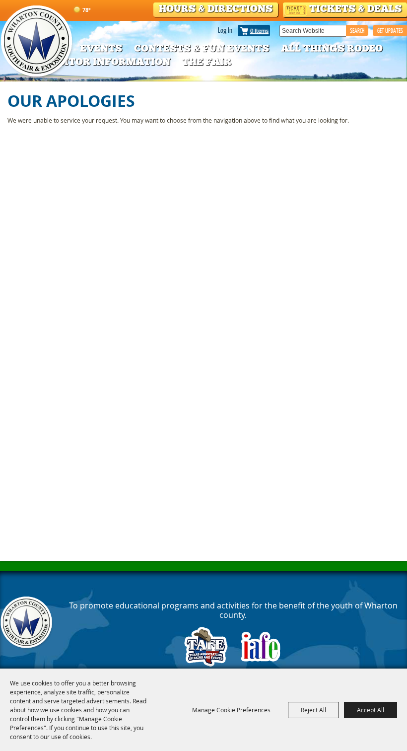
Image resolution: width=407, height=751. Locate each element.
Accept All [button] (370, 710)
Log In (225, 29)
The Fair (206, 62)
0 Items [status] (259, 30)
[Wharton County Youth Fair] (37, 41)
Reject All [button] (313, 710)
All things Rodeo (332, 48)
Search (357, 30)
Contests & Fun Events (201, 48)
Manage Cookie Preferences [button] (231, 710)
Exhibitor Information (100, 62)
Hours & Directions (215, 8)
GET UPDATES (390, 30)
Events (101, 48)
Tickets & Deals (355, 8)
